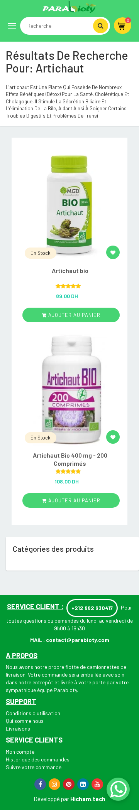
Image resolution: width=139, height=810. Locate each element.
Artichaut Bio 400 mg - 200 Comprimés (70, 459)
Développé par (51, 798)
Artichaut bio (70, 270)
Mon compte (20, 751)
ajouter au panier (73, 315)
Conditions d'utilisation (33, 713)
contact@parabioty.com (77, 640)
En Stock (41, 253)
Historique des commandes (38, 759)
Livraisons (18, 728)
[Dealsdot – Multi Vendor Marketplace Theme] (69, 6)
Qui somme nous (25, 720)
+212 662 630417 (92, 608)
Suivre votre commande (33, 767)
